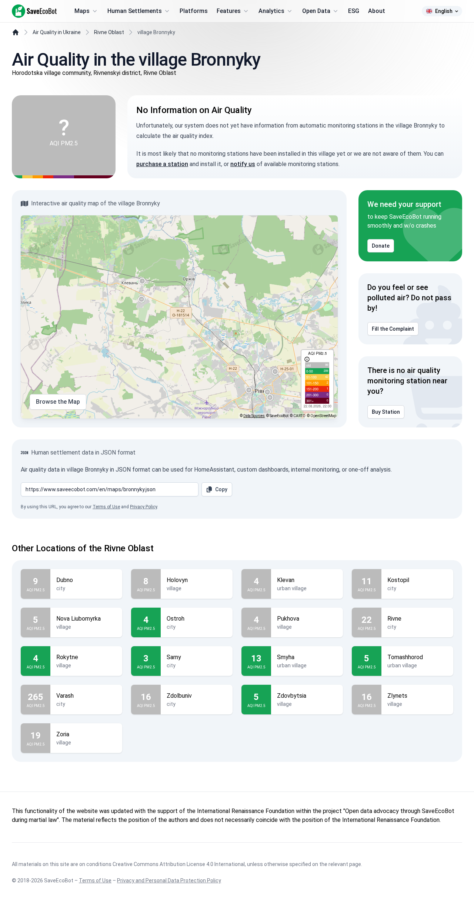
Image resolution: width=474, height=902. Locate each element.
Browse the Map (58, 401)
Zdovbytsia (291, 695)
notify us (242, 164)
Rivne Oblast (109, 32)
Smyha (285, 657)
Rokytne (67, 657)
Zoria (62, 734)
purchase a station (162, 164)
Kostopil (398, 580)
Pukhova (288, 618)
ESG (353, 10)
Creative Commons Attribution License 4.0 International (179, 864)
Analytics (271, 10)
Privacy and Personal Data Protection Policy (169, 880)
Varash (65, 695)
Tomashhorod (405, 657)
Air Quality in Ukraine (57, 32)
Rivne (394, 618)
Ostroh (175, 618)
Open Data (316, 10)
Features (229, 10)
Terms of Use (106, 506)
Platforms (194, 10)
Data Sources (254, 416)
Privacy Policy (143, 506)
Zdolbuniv (179, 695)
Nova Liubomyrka (78, 618)
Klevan (285, 580)
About (376, 10)
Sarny (174, 657)
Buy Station (386, 412)
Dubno (64, 580)
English (444, 11)
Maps (82, 10)
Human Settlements (134, 10)
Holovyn (177, 580)
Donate (381, 246)
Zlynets (397, 695)
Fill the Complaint (393, 329)
